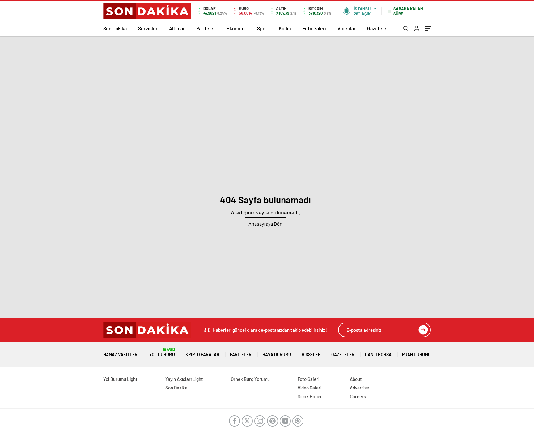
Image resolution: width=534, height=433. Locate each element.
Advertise (359, 387)
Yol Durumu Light (120, 379)
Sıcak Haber (310, 396)
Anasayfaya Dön (265, 224)
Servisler (148, 28)
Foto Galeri (314, 28)
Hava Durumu (276, 354)
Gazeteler (377, 28)
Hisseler (311, 354)
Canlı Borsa (378, 354)
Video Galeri (309, 387)
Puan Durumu (416, 354)
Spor (262, 28)
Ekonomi (236, 28)
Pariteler (205, 28)
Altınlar (177, 28)
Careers (358, 396)
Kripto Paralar (202, 354)
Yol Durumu (162, 352)
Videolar (346, 28)
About (356, 379)
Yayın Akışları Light (184, 379)
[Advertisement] (267, 82)
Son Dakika (115, 28)
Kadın (285, 28)
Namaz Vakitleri (121, 354)
